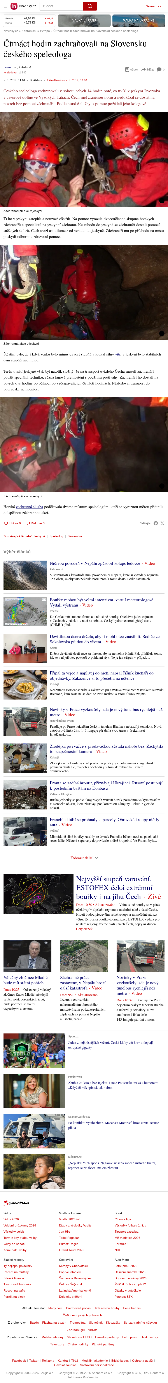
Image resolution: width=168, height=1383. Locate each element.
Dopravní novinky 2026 (131, 1278)
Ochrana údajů (142, 1360)
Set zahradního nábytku (140, 1322)
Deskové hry (149, 1337)
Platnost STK (124, 1296)
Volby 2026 (11, 1219)
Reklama (48, 1360)
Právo (7, 67)
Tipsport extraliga (126, 1231)
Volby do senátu (15, 1244)
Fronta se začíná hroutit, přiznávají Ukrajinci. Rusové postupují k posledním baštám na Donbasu (106, 785)
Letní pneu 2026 (126, 1266)
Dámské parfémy (107, 1337)
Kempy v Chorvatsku (73, 1266)
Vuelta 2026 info (70, 1219)
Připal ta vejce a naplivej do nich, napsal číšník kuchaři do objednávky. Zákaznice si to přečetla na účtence (102, 675)
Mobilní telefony (52, 1337)
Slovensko (75, 536)
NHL (118, 1250)
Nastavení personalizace (97, 1365)
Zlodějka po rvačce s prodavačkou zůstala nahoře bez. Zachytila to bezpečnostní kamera (106, 748)
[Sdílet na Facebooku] (156, 523)
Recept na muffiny (16, 1272)
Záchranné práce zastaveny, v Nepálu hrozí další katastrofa (83, 982)
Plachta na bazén (54, 1322)
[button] (84, 159)
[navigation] (5, 6)
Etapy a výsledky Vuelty (75, 1225)
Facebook (19, 1360)
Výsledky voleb (14, 1231)
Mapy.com (55, 1308)
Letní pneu (129, 1337)
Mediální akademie (95, 1360)
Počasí (54, 611)
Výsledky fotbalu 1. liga (130, 1225)
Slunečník (96, 1322)
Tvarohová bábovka (17, 1284)
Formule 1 (122, 1244)
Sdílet (150, 69)
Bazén (34, 1322)
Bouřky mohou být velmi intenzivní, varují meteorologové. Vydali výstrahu (102, 602)
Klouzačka (113, 1322)
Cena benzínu (132, 1308)
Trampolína (78, 1322)
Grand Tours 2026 (71, 1250)
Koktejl (54, 684)
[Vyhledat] (90, 6)
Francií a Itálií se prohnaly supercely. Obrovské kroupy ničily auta (104, 822)
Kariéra (63, 1360)
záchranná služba (29, 506)
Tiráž (74, 1360)
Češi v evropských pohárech (82, 1315)
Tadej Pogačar (69, 1237)
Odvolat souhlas (65, 1365)
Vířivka (93, 1330)
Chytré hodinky (78, 1344)
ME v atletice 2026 (127, 1237)
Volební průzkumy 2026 (20, 1225)
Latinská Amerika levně (75, 1290)
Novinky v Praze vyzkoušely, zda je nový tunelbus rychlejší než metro (106, 712)
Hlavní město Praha (62, 720)
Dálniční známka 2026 (130, 1272)
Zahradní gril (76, 1330)
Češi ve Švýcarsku (71, 1284)
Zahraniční (56, 569)
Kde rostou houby (107, 1308)
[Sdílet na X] (162, 523)
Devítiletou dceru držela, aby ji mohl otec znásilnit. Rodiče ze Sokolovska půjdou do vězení (105, 639)
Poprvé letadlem (70, 1272)
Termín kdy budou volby (20, 1237)
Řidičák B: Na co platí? (130, 1284)
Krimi (53, 647)
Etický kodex (120, 1360)
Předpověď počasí (78, 1308)
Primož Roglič (68, 1244)
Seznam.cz (153, 6)
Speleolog (56, 536)
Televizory (57, 1344)
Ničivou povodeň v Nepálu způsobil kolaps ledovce (95, 563)
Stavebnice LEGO (79, 1337)
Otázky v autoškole (128, 1290)
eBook (134, 69)
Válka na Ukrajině (61, 794)
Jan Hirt (64, 1231)
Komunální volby (15, 1250)
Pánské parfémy (103, 1344)
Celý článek (84, 928)
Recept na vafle (14, 1290)
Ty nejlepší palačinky (18, 1266)
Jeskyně (39, 536)
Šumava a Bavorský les (75, 1278)
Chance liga (123, 1219)
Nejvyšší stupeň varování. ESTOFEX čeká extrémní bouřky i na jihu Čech (114, 887)
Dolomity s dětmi (70, 1296)
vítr (117, 354)
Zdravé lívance (14, 1278)
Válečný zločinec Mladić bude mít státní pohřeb (26, 980)
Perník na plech (14, 1296)
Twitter (33, 1360)
